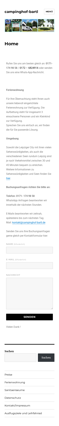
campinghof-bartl (21, 11)
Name (15, 244)
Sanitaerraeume (15, 390)
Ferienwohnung (15, 382)
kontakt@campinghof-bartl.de (28, 222)
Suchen (9, 351)
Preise (8, 374)
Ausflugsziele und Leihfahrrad (23, 413)
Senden (30, 316)
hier (8, 178)
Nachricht (13, 275)
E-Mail (16, 259)
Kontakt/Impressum (17, 405)
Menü (49, 11)
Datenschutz (13, 397)
